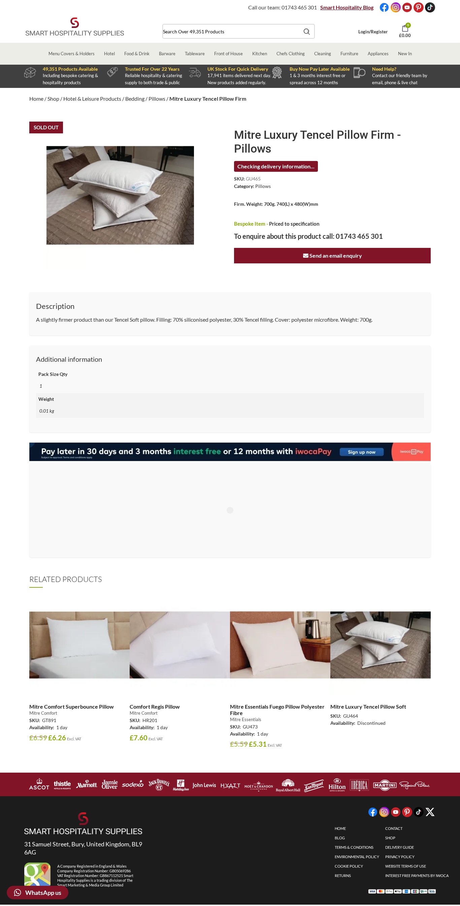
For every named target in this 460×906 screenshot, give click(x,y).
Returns (343, 875)
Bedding (134, 98)
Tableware (195, 53)
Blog (340, 838)
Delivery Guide (399, 847)
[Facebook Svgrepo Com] (384, 7)
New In (405, 53)
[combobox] (238, 31)
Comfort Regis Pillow (155, 706)
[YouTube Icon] (407, 7)
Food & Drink (137, 53)
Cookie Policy (349, 866)
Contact (393, 828)
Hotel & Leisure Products (92, 98)
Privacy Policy (400, 856)
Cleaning (322, 53)
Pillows (157, 98)
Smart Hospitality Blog (346, 7)
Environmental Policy (357, 856)
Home (36, 98)
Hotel (109, 53)
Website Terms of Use (405, 866)
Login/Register (373, 31)
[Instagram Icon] (395, 7)
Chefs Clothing (290, 53)
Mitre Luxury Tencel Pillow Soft (368, 706)
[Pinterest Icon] (418, 7)
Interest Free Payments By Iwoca (417, 875)
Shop (53, 98)
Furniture (349, 53)
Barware (167, 53)
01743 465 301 (299, 7)
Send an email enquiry (335, 255)
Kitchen (259, 53)
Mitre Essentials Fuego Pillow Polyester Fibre (277, 709)
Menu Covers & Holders (71, 53)
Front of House (228, 53)
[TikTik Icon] (430, 7)
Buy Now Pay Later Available (320, 69)
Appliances (378, 53)
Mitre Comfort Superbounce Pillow (71, 706)
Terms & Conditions (354, 847)
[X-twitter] (430, 812)
